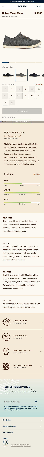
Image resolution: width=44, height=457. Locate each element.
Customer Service (9, 426)
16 (12, 103)
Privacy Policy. (27, 446)
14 (39, 96)
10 (39, 89)
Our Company (8, 432)
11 (11, 96)
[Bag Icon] (40, 6)
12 (25, 96)
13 (32, 96)
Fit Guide (39, 84)
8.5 (19, 89)
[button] (5, 63)
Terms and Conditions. (17, 446)
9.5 (32, 89)
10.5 (5, 96)
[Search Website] (37, 6)
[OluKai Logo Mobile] (22, 6)
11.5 (18, 96)
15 (5, 103)
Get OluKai (7, 420)
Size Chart (37, 174)
